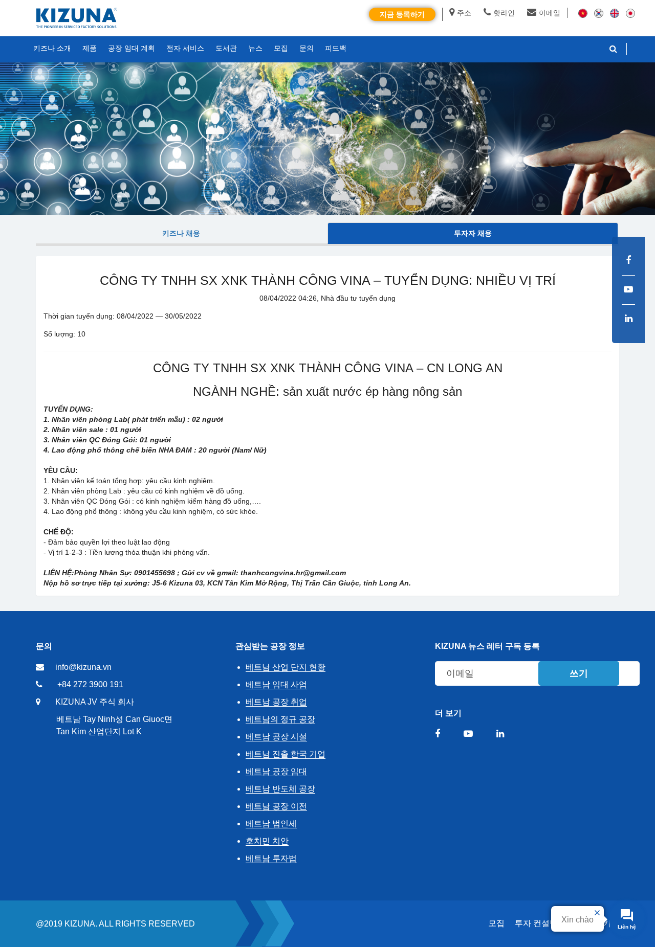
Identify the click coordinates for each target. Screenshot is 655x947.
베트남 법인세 (271, 823)
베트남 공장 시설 (276, 736)
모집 (496, 923)
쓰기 (579, 673)
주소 (464, 13)
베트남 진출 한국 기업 (285, 754)
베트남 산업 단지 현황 (285, 667)
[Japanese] (630, 13)
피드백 (335, 48)
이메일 (549, 13)
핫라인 (504, 13)
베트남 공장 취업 (276, 701)
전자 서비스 (185, 48)
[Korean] (598, 13)
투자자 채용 (473, 233)
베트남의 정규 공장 (280, 719)
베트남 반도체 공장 (280, 788)
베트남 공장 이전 (276, 806)
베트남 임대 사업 (276, 684)
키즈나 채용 (181, 233)
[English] (614, 13)
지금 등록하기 (402, 14)
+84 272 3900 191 (90, 684)
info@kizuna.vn (83, 667)
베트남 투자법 (271, 858)
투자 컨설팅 (536, 923)
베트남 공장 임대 (276, 771)
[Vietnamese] (582, 13)
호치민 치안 (267, 841)
